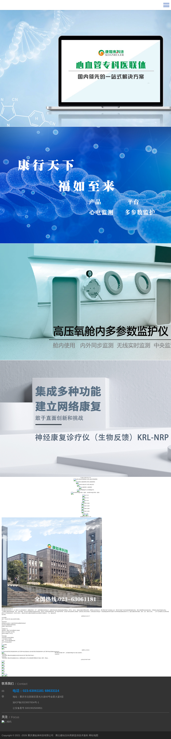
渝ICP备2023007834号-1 (26, 702)
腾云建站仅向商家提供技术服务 (71, 735)
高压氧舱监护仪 (90, 489)
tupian (88, 503)
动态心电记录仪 (90, 484)
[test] (84, 495)
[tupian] (84, 503)
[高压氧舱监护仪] (82, 489)
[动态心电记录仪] (82, 484)
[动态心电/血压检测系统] (80, 479)
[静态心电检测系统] (81, 481)
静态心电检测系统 (91, 481)
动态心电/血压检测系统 (92, 479)
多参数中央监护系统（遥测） (93, 492)
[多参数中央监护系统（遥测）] (79, 492)
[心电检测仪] (83, 487)
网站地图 (93, 735)
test (88, 495)
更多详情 (4, 614)
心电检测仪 (89, 487)
